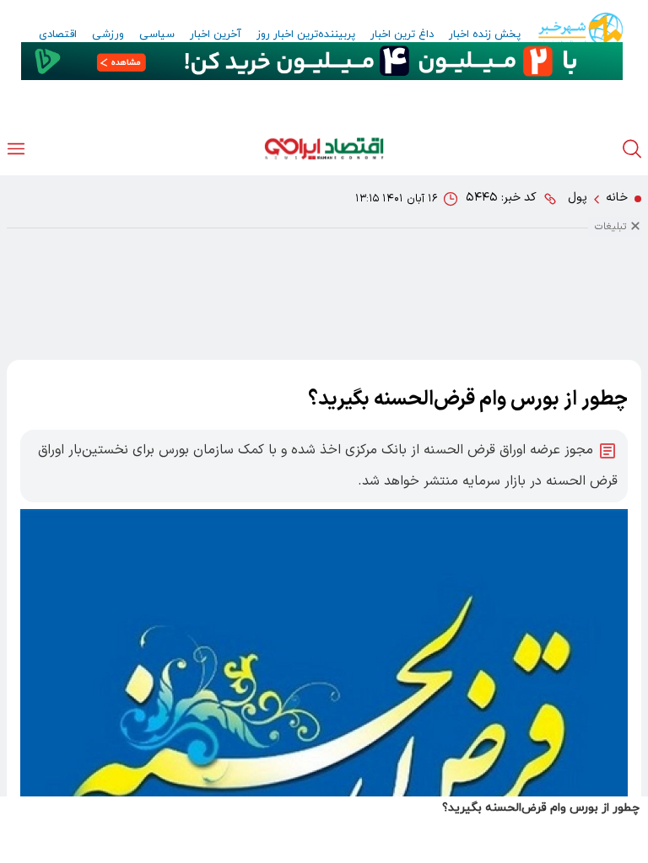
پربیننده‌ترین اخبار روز (305, 34)
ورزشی (108, 34)
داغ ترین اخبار (402, 34)
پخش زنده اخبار (485, 34)
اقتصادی (58, 34)
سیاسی (157, 34)
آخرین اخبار (215, 34)
